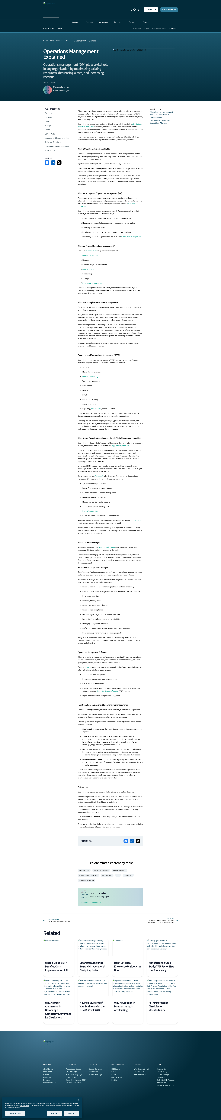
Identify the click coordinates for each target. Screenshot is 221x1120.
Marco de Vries (61, 87)
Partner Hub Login (95, 1074)
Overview (48, 113)
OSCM (47, 129)
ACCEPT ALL (71, 1113)
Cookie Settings (163, 1074)
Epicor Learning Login (74, 1074)
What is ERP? (139, 1072)
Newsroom (47, 1080)
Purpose (48, 117)
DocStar (114, 1080)
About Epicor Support (74, 1069)
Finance (146, 28)
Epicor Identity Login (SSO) (76, 1080)
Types (47, 121)
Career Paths (50, 134)
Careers (46, 1074)
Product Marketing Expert (62, 90)
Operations (137, 28)
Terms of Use (162, 1069)
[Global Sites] (134, 9)
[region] (42, 1107)
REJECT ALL (54, 1113)
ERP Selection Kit (140, 1074)
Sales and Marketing (159, 28)
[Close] (78, 1100)
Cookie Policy (24, 1105)
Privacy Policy (162, 1072)
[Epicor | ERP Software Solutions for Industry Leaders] (51, 9)
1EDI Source (115, 1069)
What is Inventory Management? (161, 112)
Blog (52, 41)
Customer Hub (169, 10)
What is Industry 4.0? (141, 1069)
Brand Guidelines (49, 1083)
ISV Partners (93, 1072)
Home (45, 41)
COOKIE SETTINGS (15, 1113)
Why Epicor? (47, 1072)
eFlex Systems (116, 1077)
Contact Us (151, 10)
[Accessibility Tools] (138, 9)
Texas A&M (99, 476)
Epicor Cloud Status (73, 1083)
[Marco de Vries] (48, 90)
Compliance (161, 1077)
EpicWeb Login (71, 1077)
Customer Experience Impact (57, 146)
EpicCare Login (71, 1072)
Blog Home (172, 28)
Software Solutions (53, 142)
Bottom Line (50, 150)
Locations (47, 1077)
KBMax (113, 1074)
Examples (49, 125)
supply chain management (131, 237)
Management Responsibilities (57, 138)
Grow (113, 1072)
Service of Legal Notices (165, 1085)
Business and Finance (52, 28)
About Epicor (48, 1069)
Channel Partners (95, 1069)
